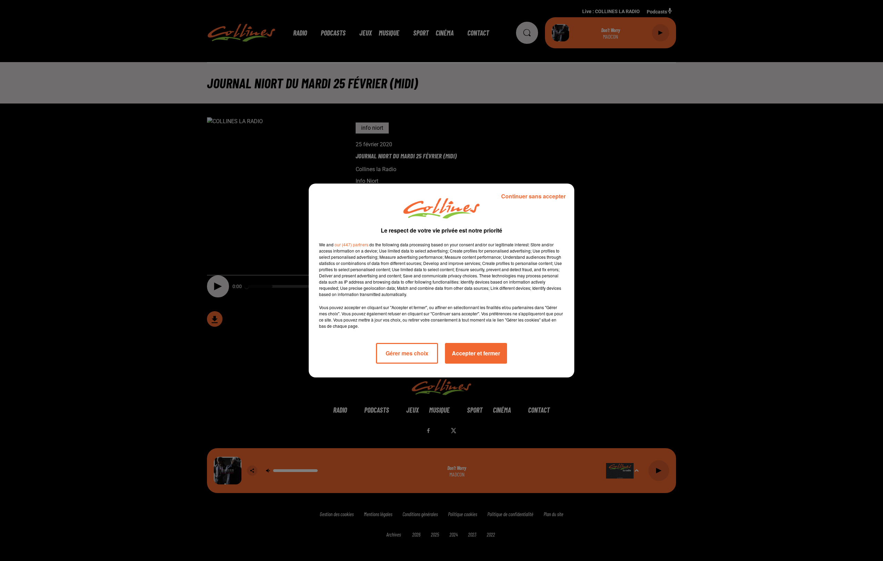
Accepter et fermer (476, 353)
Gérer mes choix (407, 353)
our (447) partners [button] (351, 244)
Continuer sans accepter (533, 196)
